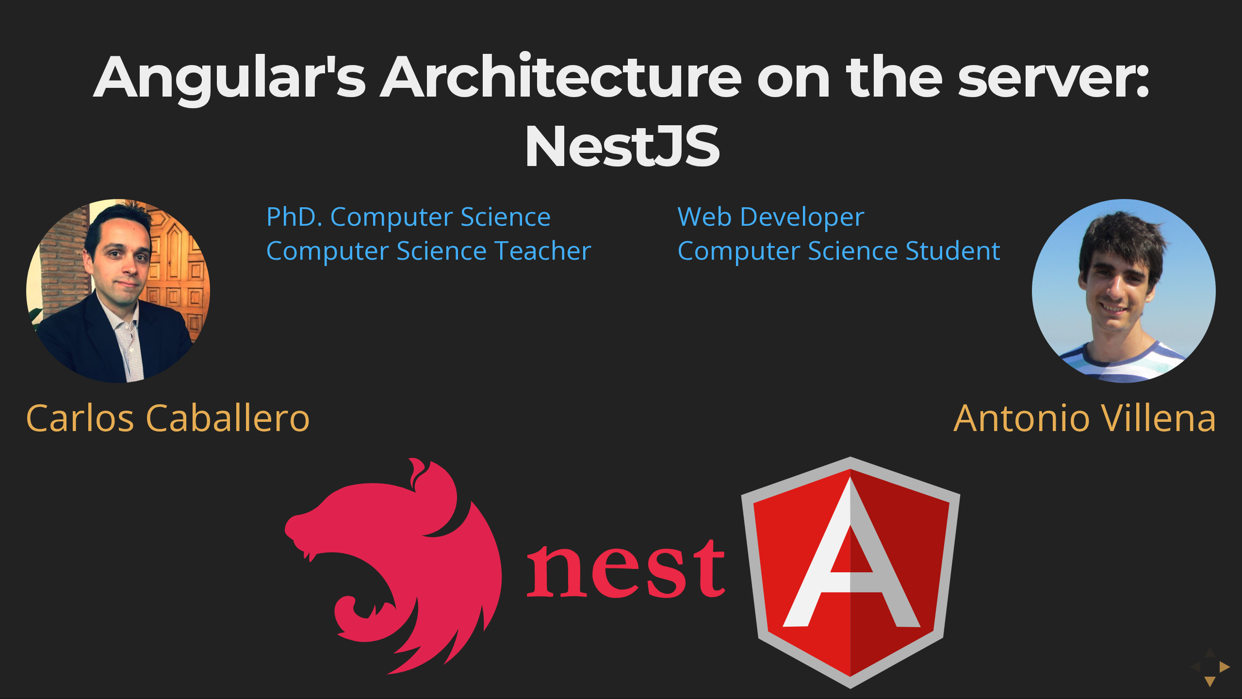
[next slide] (1228, 667)
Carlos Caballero (168, 416)
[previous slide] (1192, 667)
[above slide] (1210, 649)
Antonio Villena (1085, 416)
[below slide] (1210, 685)
